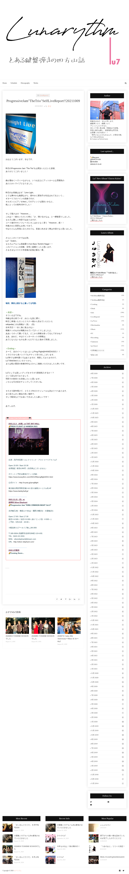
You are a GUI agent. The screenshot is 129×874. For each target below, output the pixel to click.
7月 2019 (107, 748)
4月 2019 (107, 761)
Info (107, 313)
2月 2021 (107, 664)
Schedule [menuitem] (14, 83)
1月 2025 (107, 457)
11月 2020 (107, 678)
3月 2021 (107, 660)
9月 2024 (107, 475)
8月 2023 (107, 532)
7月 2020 (107, 695)
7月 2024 (107, 484)
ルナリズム (17, 870)
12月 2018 (107, 775)
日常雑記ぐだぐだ (107, 350)
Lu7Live (107, 321)
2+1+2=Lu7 (61, 836)
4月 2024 (107, 497)
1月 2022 (107, 616)
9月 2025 (107, 422)
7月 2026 (107, 378)
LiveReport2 (107, 317)
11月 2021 (107, 625)
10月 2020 (107, 682)
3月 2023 (107, 554)
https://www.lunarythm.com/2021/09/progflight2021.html (31, 477)
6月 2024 (107, 488)
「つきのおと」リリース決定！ (112, 846)
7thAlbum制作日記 (107, 300)
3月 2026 (107, 395)
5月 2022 (107, 598)
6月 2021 (107, 647)
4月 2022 (107, 603)
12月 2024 (107, 462)
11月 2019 (107, 730)
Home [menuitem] (5, 83)
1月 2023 (107, 563)
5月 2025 (107, 440)
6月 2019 (107, 752)
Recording (107, 338)
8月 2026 (107, 373)
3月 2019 (107, 766)
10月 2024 (107, 470)
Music (107, 329)
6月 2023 (107, 541)
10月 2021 (107, 629)
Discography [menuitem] (25, 83)
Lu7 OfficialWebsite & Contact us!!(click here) (99, 138)
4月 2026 (107, 391)
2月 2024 (107, 506)
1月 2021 (107, 669)
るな (49, 106)
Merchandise (107, 325)
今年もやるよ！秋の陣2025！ (68, 846)
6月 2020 (107, 700)
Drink (107, 308)
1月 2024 (107, 510)
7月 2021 (107, 642)
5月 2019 (107, 757)
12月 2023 (107, 514)
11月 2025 (107, 413)
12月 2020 (107, 673)
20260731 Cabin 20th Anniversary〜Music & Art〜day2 (68, 638)
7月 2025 (107, 431)
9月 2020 (107, 686)
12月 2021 (107, 620)
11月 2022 (107, 572)
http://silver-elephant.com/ (23, 542)
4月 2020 (107, 708)
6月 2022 (107, 594)
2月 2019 (107, 770)
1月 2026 (107, 404)
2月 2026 (107, 400)
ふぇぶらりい (105, 825)
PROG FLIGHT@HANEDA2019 (112, 857)
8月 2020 (107, 691)
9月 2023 (107, 528)
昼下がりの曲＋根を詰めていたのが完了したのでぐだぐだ (112, 837)
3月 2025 (107, 448)
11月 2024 (107, 466)
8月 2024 (107, 479)
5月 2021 (107, 651)
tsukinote (107, 342)
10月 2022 (107, 576)
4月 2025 (107, 444)
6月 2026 (107, 382)
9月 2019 (107, 739)
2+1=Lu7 (60, 857)
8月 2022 (107, 585)
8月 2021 (107, 638)
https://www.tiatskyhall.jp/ (18, 491)
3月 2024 (107, 501)
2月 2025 (107, 453)
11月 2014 (107, 783)
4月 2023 (107, 550)
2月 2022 (107, 611)
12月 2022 (107, 567)
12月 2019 (107, 726)
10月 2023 (107, 523)
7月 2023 (107, 536)
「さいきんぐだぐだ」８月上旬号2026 (26, 858)
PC (107, 333)
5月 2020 (107, 704)
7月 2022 (107, 589)
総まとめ (107, 355)
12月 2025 (107, 409)
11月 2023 (107, 519)
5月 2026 (107, 387)
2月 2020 (107, 717)
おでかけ (107, 346)
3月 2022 (107, 607)
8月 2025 (107, 426)
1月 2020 (107, 722)
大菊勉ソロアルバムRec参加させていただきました (27, 837)
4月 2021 (107, 656)
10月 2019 (107, 735)
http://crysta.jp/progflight (28, 483)
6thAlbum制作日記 (107, 296)
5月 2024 (107, 492)
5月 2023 (107, 545)
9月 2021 (107, 633)
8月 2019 (107, 744)
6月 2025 (107, 435)
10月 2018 (107, 779)
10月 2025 (107, 417)
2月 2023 (107, 559)
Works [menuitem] (36, 83)
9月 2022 (107, 581)
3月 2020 (107, 713)
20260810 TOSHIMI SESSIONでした (27, 847)
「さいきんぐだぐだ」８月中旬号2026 (26, 826)
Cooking (107, 304)
